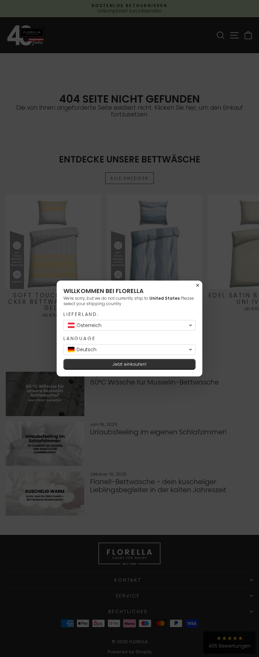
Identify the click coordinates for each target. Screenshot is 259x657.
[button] (129, 325)
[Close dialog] (197, 285)
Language (79, 338)
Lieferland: (81, 314)
